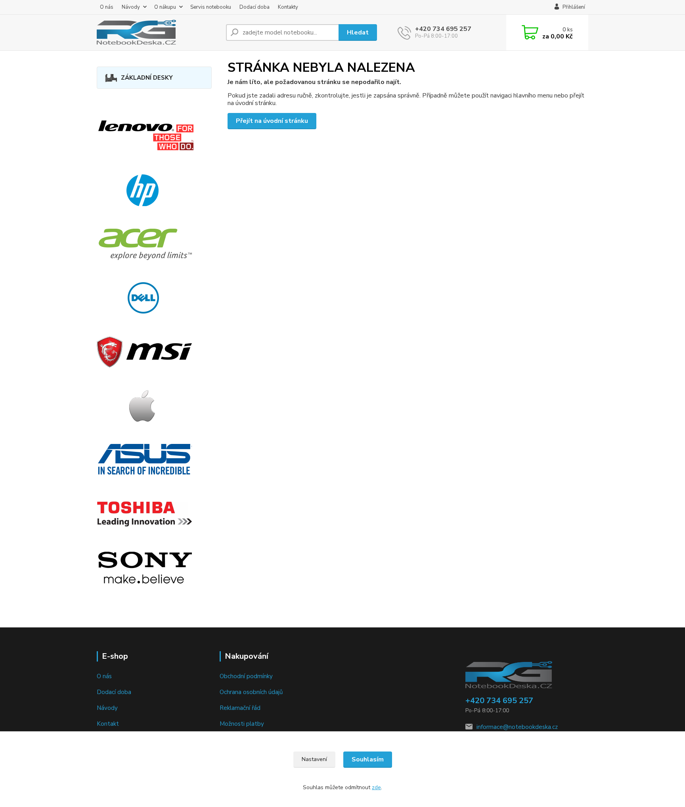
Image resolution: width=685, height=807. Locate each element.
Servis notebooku (210, 7)
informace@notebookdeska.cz (517, 727)
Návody (131, 7)
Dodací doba (254, 7)
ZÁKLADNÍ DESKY (147, 78)
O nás (106, 7)
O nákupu (165, 7)
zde (376, 787)
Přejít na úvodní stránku (272, 121)
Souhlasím (368, 759)
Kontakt (108, 724)
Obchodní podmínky (246, 676)
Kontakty (288, 7)
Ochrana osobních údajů (251, 692)
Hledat (358, 32)
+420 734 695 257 (443, 29)
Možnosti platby (242, 724)
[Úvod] (158, 32)
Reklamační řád (240, 708)
